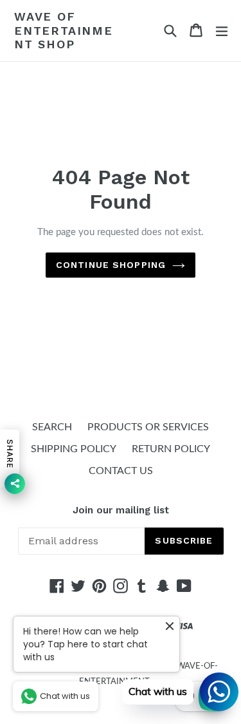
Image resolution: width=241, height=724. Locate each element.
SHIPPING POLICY (73, 449)
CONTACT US (121, 471)
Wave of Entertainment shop (63, 30)
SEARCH (52, 427)
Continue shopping (111, 265)
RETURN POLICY (171, 449)
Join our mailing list (121, 510)
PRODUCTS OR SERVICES (148, 427)
